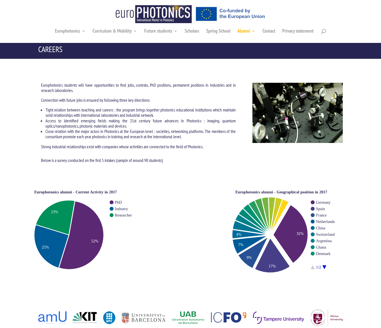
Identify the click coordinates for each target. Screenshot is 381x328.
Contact (268, 31)
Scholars (192, 31)
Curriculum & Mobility (112, 31)
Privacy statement (298, 31)
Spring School (218, 31)
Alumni (243, 31)
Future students (158, 31)
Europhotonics (67, 31)
